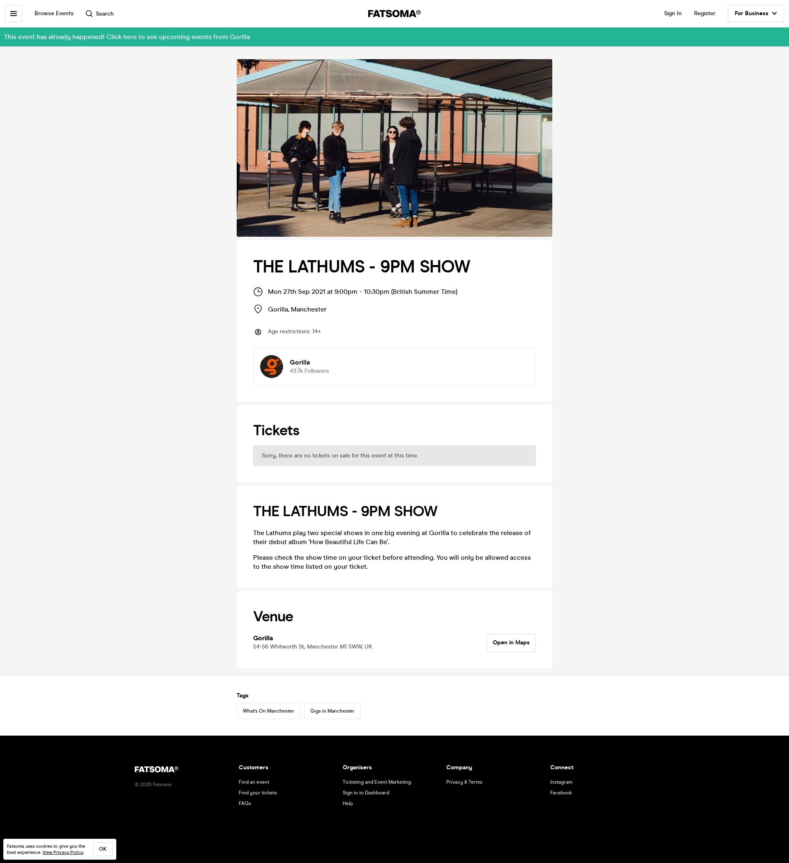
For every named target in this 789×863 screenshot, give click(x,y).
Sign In (673, 13)
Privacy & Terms (464, 782)
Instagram (561, 782)
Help (348, 803)
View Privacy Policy (62, 852)
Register (704, 13)
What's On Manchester (268, 711)
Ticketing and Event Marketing (377, 782)
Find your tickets (258, 793)
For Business (751, 13)
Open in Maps (511, 642)
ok (102, 849)
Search (105, 13)
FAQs (245, 803)
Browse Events (54, 13)
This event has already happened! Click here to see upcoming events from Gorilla (127, 37)
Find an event (254, 782)
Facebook (561, 793)
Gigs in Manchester (332, 711)
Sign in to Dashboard (366, 793)
